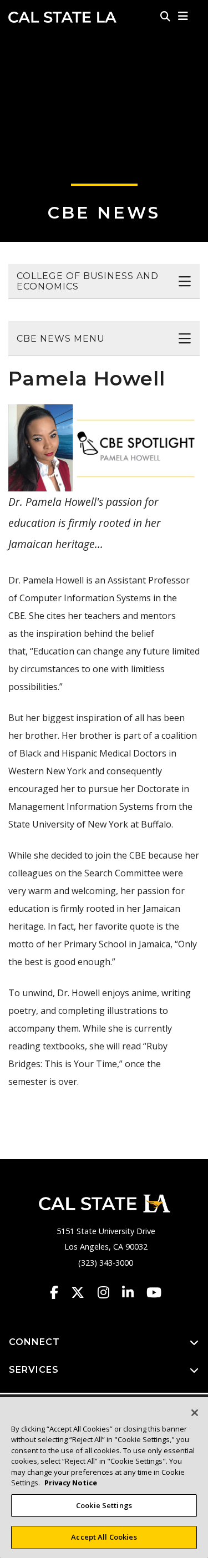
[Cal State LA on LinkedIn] (133, 1292)
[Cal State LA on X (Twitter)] (83, 1292)
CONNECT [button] (34, 1342)
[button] (183, 16)
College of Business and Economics (88, 281)
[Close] (194, 1412)
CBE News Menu (60, 338)
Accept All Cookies (103, 1537)
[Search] (165, 16)
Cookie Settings (104, 1505)
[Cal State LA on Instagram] (109, 1292)
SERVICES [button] (34, 1369)
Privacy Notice (70, 1483)
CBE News (104, 212)
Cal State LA (62, 17)
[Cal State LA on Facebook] (59, 1292)
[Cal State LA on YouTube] (153, 1292)
